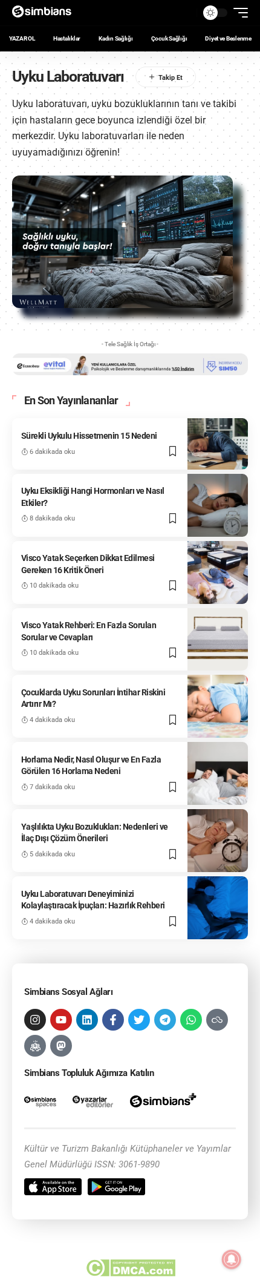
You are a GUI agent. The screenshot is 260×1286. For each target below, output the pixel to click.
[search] (184, 13)
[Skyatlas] (217, 1020)
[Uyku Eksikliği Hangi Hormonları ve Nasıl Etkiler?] (217, 505)
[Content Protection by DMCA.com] (130, 1268)
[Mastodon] (61, 1046)
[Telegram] (165, 1020)
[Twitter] (139, 1020)
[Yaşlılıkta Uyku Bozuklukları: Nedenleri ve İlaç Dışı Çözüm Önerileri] (217, 840)
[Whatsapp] (191, 1020)
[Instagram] (35, 1020)
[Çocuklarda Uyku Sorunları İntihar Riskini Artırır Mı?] (217, 706)
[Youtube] (61, 1020)
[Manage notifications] (231, 1259)
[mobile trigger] (237, 13)
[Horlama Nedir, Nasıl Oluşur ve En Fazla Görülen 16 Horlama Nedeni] (217, 773)
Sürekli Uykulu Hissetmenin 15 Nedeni (89, 436)
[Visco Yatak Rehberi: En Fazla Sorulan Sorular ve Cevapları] (217, 639)
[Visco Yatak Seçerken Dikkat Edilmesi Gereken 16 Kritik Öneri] (217, 572)
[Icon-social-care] (35, 1046)
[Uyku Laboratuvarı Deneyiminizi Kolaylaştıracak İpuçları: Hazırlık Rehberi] (217, 907)
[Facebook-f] (113, 1020)
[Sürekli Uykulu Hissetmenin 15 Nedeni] (217, 443)
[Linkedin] (87, 1020)
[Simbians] (45, 12)
